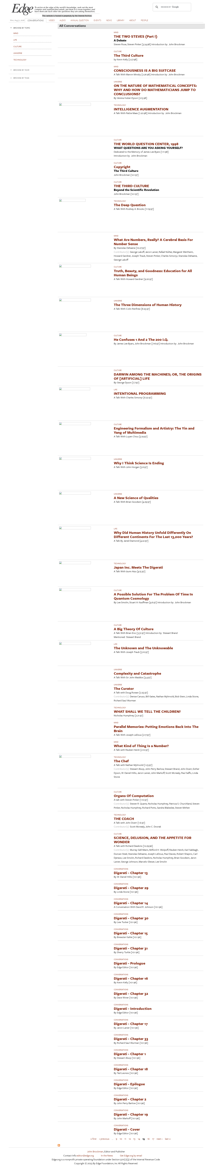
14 (139, 1138)
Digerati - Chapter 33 (131, 1038)
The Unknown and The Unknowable (143, 647)
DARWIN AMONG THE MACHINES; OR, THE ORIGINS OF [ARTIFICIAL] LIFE (158, 376)
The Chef (121, 760)
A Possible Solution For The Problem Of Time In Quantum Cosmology (153, 596)
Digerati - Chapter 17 (131, 1023)
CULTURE (118, 51)
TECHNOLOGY (120, 105)
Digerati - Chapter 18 (131, 1068)
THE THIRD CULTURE (131, 185)
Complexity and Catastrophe (137, 673)
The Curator (124, 688)
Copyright (122, 166)
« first (93, 1138)
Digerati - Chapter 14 (131, 902)
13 (134, 1138)
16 (148, 1138)
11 (125, 1138)
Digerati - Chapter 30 (131, 918)
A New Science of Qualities (136, 497)
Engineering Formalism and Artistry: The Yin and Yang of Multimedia (154, 430)
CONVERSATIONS (36, 20)
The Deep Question (130, 204)
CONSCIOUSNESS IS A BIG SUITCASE (145, 70)
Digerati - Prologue (129, 963)
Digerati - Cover (127, 1129)
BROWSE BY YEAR (21, 69)
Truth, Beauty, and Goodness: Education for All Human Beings (153, 272)
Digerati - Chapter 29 (131, 887)
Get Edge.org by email (131, 1155)
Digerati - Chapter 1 (130, 1053)
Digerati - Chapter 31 (131, 948)
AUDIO (63, 20)
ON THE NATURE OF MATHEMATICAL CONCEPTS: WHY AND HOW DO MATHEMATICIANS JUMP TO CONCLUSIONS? (155, 89)
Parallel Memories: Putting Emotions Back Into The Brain (156, 728)
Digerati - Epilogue (129, 1083)
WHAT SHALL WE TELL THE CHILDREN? (147, 711)
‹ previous (104, 1138)
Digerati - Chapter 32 (131, 993)
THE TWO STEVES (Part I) (135, 36)
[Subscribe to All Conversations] (59, 1145)
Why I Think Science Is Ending (139, 462)
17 (153, 1138)
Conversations (121, 868)
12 (130, 1138)
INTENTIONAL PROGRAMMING (140, 393)
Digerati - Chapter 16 (131, 978)
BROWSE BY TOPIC (21, 27)
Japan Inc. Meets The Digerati (138, 567)
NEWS (109, 20)
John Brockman (95, 1151)
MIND (116, 32)
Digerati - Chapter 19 (131, 1114)
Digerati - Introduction (133, 1008)
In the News (107, 1155)
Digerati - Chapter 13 (131, 872)
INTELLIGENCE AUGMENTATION (141, 109)
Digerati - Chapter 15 (131, 933)
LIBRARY (120, 20)
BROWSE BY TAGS (21, 77)
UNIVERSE (118, 81)
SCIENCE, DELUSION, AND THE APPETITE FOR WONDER (152, 839)
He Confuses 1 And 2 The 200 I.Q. (141, 339)
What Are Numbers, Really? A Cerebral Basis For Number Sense (153, 241)
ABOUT (132, 20)
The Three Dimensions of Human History (148, 304)
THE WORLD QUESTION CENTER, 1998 (146, 143)
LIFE (115, 389)
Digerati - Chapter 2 (130, 1099)
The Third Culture (128, 55)
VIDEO (52, 20)
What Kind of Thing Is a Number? (141, 745)
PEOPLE (144, 20)
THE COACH (124, 818)
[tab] (32, 27)
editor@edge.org (85, 1155)
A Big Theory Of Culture (133, 628)
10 (121, 1138)
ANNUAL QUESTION (80, 20)
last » (168, 1138)
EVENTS (97, 20)
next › (159, 1138)
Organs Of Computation (134, 795)
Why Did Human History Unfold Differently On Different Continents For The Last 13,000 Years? (153, 534)
